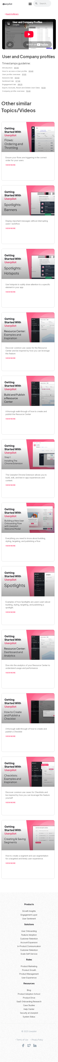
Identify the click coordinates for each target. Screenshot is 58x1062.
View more (11, 165)
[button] (30, 4)
